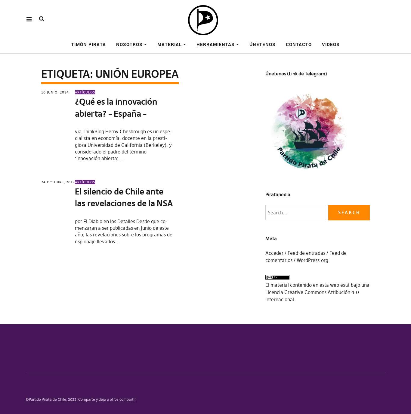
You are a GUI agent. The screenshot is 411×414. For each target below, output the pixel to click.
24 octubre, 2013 (58, 182)
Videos (331, 44)
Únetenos (262, 44)
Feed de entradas (306, 253)
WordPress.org (312, 260)
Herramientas (215, 44)
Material (169, 44)
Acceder (274, 253)
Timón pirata (88, 44)
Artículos (85, 92)
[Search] (41, 19)
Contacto (299, 44)
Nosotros (129, 44)
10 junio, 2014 (55, 92)
